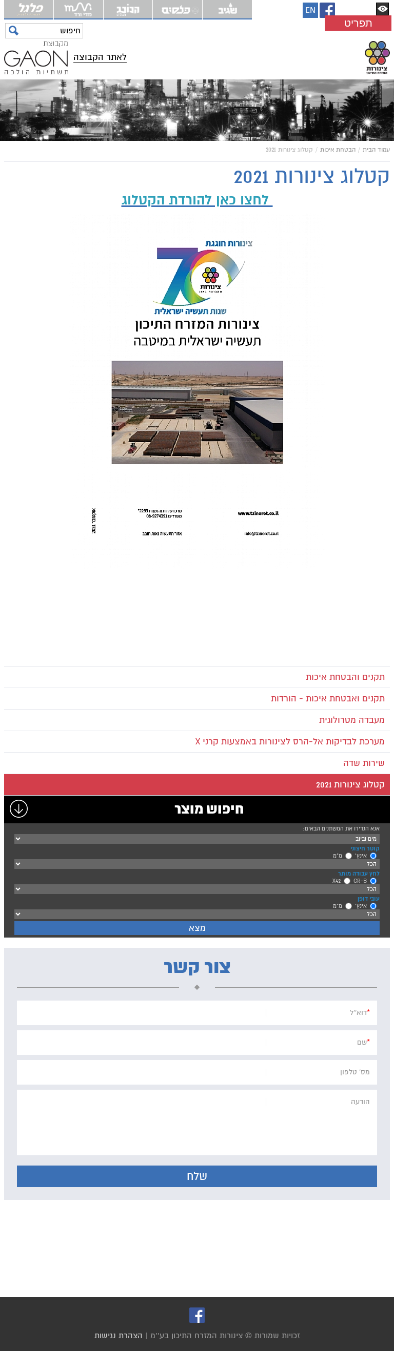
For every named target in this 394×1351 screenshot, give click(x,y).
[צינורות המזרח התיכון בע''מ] (261, 57)
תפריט (358, 23)
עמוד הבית (376, 150)
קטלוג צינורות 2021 (350, 784)
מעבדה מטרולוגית (352, 720)
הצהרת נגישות (118, 1336)
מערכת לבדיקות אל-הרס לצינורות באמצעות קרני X (290, 741)
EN (310, 10)
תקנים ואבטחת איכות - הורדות (328, 698)
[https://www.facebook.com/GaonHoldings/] (327, 10)
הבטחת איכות (338, 150)
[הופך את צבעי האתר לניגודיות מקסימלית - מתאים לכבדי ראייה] (382, 9)
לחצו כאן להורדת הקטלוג (197, 200)
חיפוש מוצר (209, 809)
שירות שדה (364, 763)
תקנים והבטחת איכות (345, 677)
